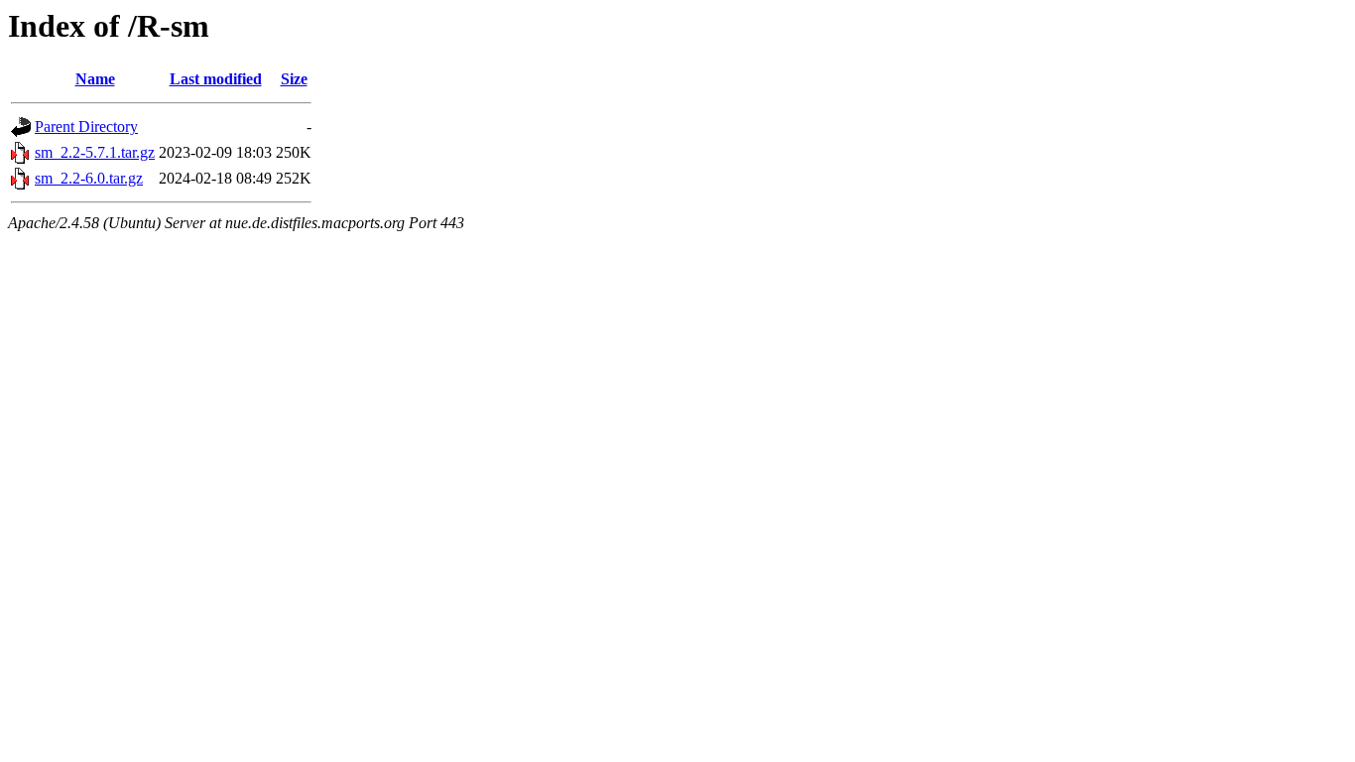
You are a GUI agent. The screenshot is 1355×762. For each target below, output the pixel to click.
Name (95, 78)
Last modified (216, 78)
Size (294, 78)
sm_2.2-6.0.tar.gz (89, 178)
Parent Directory (86, 126)
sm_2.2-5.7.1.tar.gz (95, 152)
